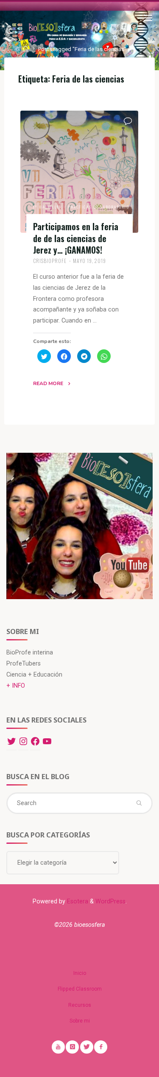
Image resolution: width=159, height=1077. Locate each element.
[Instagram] (23, 741)
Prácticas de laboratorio (99, 206)
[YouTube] (47, 741)
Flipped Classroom (80, 989)
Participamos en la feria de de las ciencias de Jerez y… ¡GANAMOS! (75, 238)
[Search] (138, 803)
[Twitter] (11, 741)
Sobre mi (80, 1021)
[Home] (26, 49)
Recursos (79, 1005)
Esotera (76, 901)
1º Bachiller (47, 206)
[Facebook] (35, 741)
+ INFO (15, 685)
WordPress (110, 901)
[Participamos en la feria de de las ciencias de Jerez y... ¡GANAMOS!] (79, 172)
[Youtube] (58, 1047)
